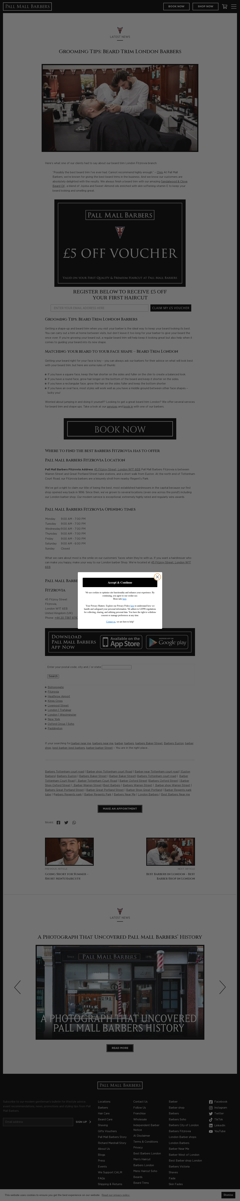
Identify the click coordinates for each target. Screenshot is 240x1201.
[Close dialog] (157, 577)
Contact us (111, 621)
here (124, 599)
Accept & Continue (120, 582)
